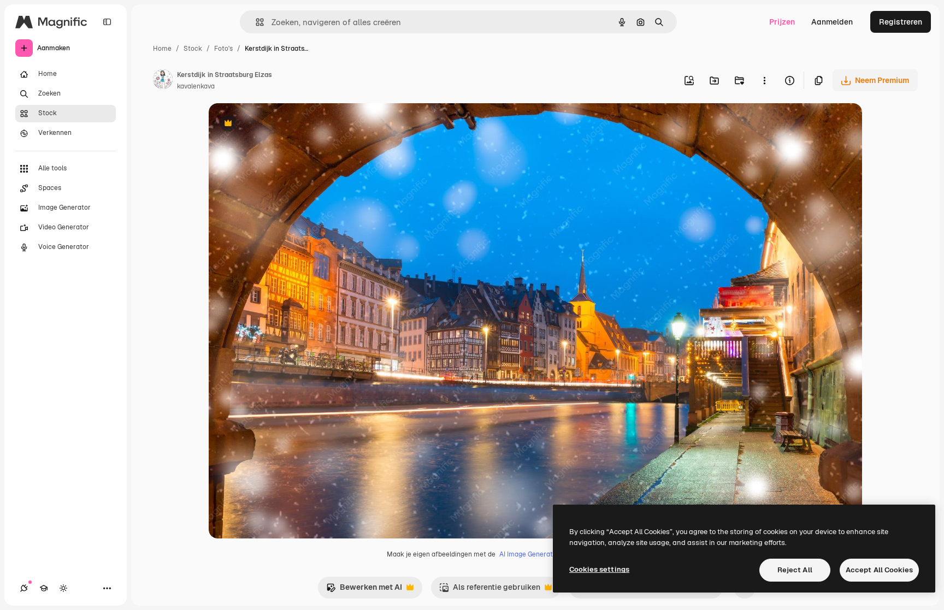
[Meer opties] (764, 80)
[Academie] (43, 588)
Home (162, 48)
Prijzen (782, 22)
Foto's (223, 48)
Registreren (900, 22)
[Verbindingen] (24, 588)
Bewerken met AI (364, 590)
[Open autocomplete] (255, 22)
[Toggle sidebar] (107, 22)
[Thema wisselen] (63, 588)
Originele (280, 124)
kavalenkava (196, 86)
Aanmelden (832, 22)
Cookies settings (599, 569)
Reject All (794, 570)
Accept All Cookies (879, 570)
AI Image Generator (529, 554)
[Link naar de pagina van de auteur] (163, 80)
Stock (193, 48)
